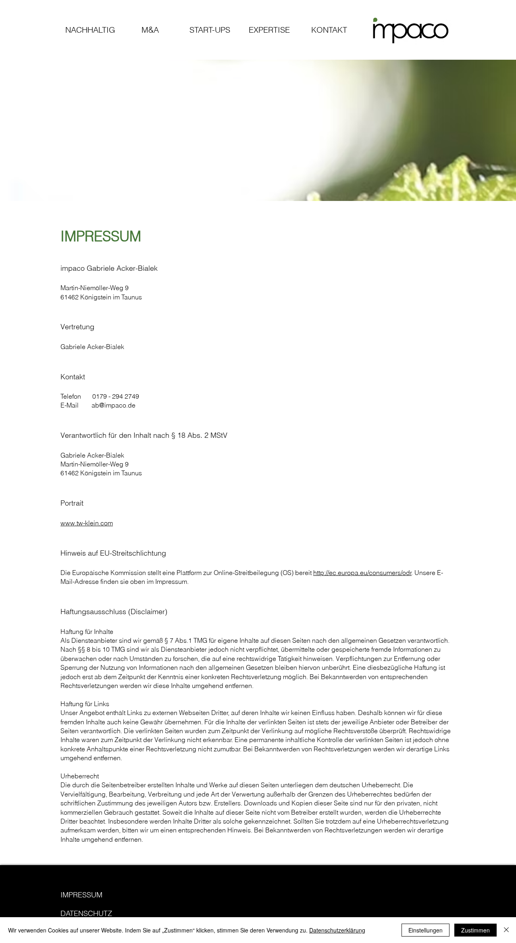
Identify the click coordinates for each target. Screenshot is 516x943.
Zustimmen (475, 930)
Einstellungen (425, 930)
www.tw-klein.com (86, 523)
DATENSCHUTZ (86, 913)
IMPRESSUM (81, 894)
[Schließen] (506, 930)
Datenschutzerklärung (337, 930)
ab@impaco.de (113, 405)
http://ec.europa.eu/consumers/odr (362, 573)
